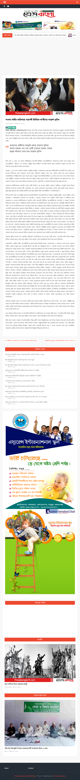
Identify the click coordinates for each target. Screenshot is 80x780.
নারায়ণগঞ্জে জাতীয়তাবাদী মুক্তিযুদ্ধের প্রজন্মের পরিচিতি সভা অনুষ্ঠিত (23, 376)
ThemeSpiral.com (59, 776)
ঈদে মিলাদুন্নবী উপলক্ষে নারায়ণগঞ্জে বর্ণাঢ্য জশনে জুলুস (19, 360)
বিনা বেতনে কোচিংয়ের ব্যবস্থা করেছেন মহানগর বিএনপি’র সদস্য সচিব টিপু (25, 386)
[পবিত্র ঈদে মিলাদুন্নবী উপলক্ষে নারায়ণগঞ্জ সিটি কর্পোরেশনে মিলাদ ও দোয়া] (40, 723)
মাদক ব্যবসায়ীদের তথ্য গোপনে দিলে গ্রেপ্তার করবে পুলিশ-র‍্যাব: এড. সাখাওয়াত (26, 397)
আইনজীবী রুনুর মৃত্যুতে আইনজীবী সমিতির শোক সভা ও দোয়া (58, 340)
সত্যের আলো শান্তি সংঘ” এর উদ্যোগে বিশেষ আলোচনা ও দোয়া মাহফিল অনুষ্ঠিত (26, 402)
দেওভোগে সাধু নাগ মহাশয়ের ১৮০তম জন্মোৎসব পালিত (20, 381)
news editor (9, 123)
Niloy (6, 751)
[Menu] (4, 2)
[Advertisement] (40, 56)
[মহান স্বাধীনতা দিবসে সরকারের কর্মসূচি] (40, 663)
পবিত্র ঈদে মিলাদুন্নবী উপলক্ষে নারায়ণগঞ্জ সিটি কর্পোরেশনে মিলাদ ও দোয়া (24, 354)
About (6, 768)
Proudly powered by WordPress (25, 776)
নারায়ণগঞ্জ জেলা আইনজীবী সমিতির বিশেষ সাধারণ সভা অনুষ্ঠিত (22, 370)
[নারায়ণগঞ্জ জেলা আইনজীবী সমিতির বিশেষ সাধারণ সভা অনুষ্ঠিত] (54, 35)
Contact (30, 768)
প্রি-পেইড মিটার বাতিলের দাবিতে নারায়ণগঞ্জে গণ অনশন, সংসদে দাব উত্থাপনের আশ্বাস (28, 365)
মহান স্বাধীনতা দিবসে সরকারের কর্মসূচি (16, 684)
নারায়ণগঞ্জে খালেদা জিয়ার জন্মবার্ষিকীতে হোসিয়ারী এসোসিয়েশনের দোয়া (24, 392)
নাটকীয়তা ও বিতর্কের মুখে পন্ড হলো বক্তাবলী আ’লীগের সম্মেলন (22, 340)
